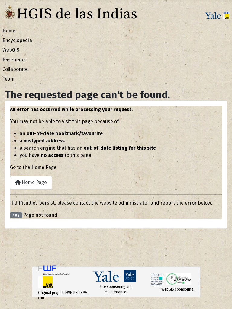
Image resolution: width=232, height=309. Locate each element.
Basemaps (14, 59)
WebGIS (10, 50)
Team (8, 79)
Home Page (34, 182)
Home (8, 30)
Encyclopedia (17, 40)
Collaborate (15, 69)
